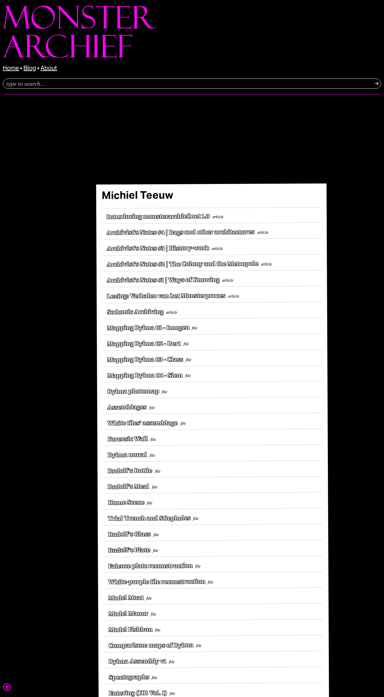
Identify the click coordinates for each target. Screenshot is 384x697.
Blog (29, 68)
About (48, 68)
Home (11, 68)
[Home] (79, 56)
